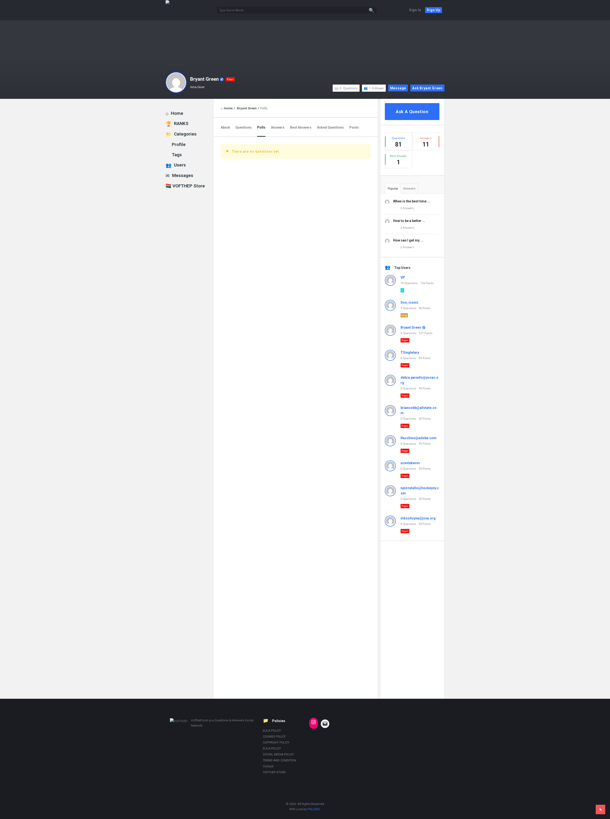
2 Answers (407, 228)
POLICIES (314, 809)
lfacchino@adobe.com (419, 438)
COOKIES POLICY (274, 736)
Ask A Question (412, 111)
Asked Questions (330, 127)
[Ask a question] (600, 809)
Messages (182, 175)
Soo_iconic (409, 302)
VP (403, 277)
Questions (349, 88)
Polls (261, 127)
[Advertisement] (412, 619)
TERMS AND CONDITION (279, 760)
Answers (278, 127)
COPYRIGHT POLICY (276, 742)
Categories (185, 134)
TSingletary (410, 352)
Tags (177, 154)
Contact (268, 766)
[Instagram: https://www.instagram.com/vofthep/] (313, 722)
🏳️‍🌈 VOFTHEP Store (185, 186)
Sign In (415, 10)
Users (180, 165)
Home (177, 113)
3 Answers (407, 208)
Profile (179, 144)
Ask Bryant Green (427, 88)
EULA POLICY (272, 730)
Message (398, 88)
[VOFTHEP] (190, 10)
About (225, 127)
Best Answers (300, 127)
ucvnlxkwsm (410, 463)
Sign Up (433, 10)
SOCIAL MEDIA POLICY (278, 754)
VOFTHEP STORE (274, 772)
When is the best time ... (411, 201)
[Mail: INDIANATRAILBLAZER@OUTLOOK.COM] (325, 723)
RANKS (181, 123)
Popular (393, 188)
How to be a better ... (409, 221)
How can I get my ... (408, 240)
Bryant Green (204, 79)
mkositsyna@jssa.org (418, 518)
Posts (354, 127)
